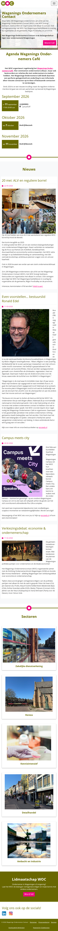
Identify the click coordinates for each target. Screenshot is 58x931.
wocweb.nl (43, 427)
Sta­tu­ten (54, 922)
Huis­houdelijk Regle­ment (16, 928)
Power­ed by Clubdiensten (41, 928)
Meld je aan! (38, 286)
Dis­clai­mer (33, 922)
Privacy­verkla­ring (43, 922)
